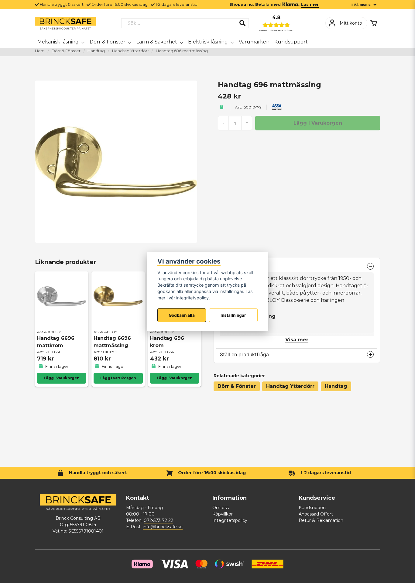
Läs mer (310, 4)
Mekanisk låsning (58, 42)
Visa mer (296, 340)
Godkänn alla (182, 315)
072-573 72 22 (158, 520)
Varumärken (254, 42)
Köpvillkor (222, 514)
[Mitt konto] (346, 23)
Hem (40, 51)
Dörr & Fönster (107, 42)
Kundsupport (291, 42)
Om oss (220, 507)
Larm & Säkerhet (156, 42)
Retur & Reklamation (321, 520)
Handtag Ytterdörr (130, 51)
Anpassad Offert (316, 514)
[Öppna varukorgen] (373, 23)
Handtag (96, 51)
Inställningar (233, 315)
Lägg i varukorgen (62, 378)
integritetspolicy (192, 297)
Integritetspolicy (229, 520)
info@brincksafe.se (163, 527)
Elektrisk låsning (208, 42)
